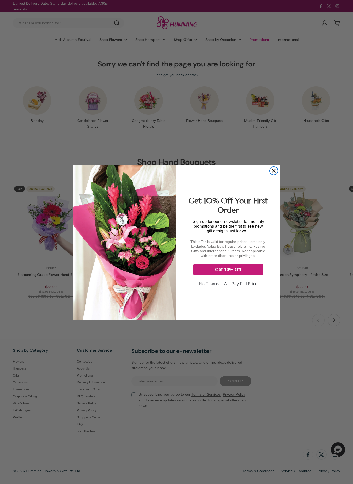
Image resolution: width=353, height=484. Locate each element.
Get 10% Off (228, 269)
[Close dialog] (274, 171)
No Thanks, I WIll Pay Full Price (228, 283)
